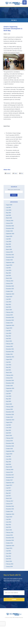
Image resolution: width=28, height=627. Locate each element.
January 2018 (9, 472)
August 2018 (9, 453)
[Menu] (24, 2)
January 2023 (9, 314)
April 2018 (8, 464)
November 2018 (10, 446)
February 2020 (9, 406)
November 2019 (10, 414)
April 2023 (8, 307)
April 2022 (8, 338)
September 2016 (10, 514)
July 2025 (8, 238)
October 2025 (9, 231)
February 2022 (9, 343)
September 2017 (10, 482)
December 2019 (10, 411)
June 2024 (8, 270)
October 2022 (9, 322)
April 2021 (8, 370)
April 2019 (8, 432)
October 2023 (9, 291)
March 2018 (9, 467)
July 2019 (8, 425)
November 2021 (10, 351)
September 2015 (10, 545)
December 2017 (10, 474)
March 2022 (9, 341)
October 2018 (9, 448)
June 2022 (8, 333)
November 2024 (10, 257)
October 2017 (9, 480)
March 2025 (9, 249)
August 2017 (9, 485)
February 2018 (9, 469)
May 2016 (8, 524)
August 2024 (9, 265)
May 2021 (8, 367)
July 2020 (8, 393)
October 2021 (9, 354)
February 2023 (9, 312)
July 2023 (8, 299)
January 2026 (9, 223)
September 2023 (10, 294)
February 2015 (9, 564)
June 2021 (8, 364)
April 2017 (8, 495)
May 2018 (8, 461)
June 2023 (8, 301)
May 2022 (8, 335)
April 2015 (8, 558)
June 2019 (8, 427)
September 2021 (10, 356)
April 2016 (8, 527)
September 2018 (10, 451)
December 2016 (10, 506)
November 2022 (10, 320)
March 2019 (9, 435)
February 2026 (9, 220)
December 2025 (10, 225)
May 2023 (8, 304)
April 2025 (8, 246)
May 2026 (8, 212)
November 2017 (10, 477)
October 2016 (9, 511)
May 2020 (8, 398)
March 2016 (9, 529)
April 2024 (8, 275)
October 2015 (9, 543)
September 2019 (10, 419)
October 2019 (9, 417)
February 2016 (9, 532)
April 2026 (8, 215)
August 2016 (9, 516)
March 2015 (9, 561)
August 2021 (9, 359)
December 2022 (10, 317)
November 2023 (10, 288)
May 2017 (8, 493)
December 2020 (10, 380)
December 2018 (10, 443)
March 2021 (9, 372)
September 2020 (10, 388)
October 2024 (9, 259)
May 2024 (8, 273)
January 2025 (9, 252)
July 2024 (8, 267)
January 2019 (9, 440)
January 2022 (9, 346)
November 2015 (10, 540)
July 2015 (8, 550)
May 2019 (8, 430)
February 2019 (9, 438)
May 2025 (8, 244)
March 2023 (9, 309)
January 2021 (9, 377)
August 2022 (9, 328)
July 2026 (8, 207)
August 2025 (9, 236)
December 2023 (10, 286)
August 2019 (9, 422)
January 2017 (9, 503)
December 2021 (10, 349)
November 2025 (10, 228)
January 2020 (9, 409)
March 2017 (9, 498)
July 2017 (8, 488)
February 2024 (9, 280)
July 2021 (8, 362)
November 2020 (10, 383)
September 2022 (10, 325)
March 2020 (9, 404)
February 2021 (9, 375)
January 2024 (9, 283)
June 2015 (8, 553)
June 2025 (8, 241)
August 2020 (9, 391)
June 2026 (8, 210)
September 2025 (10, 233)
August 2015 (9, 548)
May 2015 (8, 556)
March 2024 (9, 278)
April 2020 (8, 401)
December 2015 (10, 537)
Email (5, 588)
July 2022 (8, 330)
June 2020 (8, 396)
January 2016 (9, 535)
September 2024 (10, 262)
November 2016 (10, 508)
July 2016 (8, 519)
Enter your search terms (14, 189)
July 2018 (8, 456)
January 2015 (9, 566)
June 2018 (8, 459)
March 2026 (9, 217)
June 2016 (8, 522)
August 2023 (9, 296)
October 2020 (9, 385)
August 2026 (9, 204)
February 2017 (9, 501)
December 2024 (10, 254)
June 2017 (8, 490)
